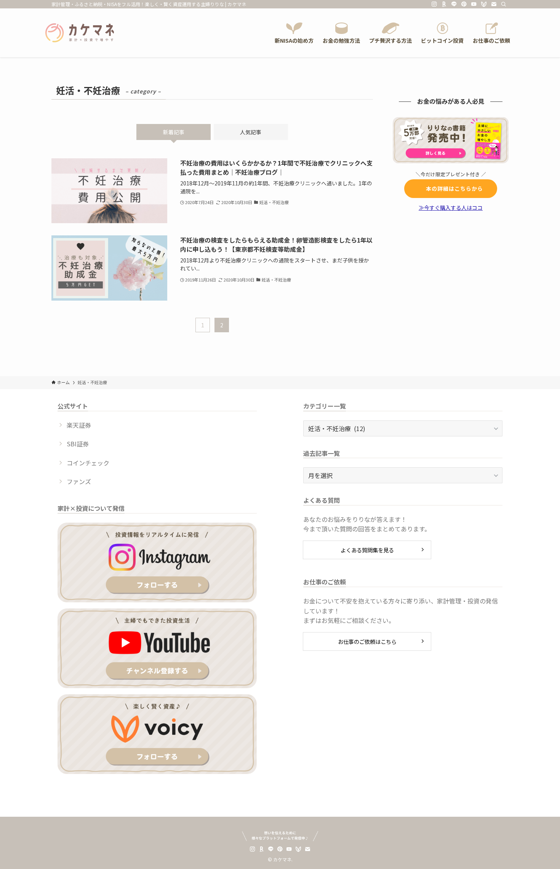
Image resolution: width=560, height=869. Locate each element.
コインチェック (88, 462)
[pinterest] (464, 4)
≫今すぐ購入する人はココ (451, 207)
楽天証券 (79, 425)
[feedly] (484, 4)
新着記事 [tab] (173, 132)
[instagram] (434, 4)
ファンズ (79, 481)
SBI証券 (78, 443)
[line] (454, 4)
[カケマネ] (79, 33)
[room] (444, 4)
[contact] (494, 4)
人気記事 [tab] (250, 132)
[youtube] (474, 4)
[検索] (504, 4)
